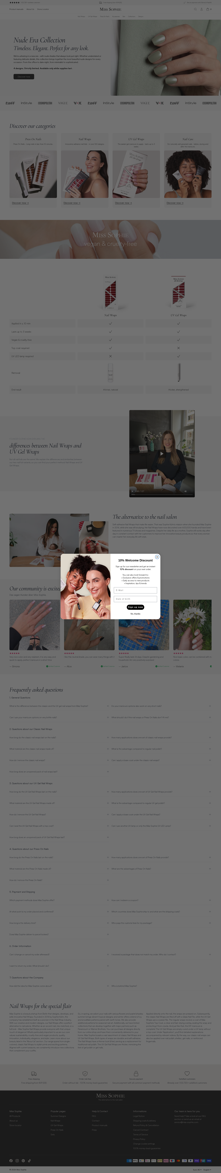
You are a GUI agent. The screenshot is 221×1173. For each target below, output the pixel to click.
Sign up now (135, 607)
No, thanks (135, 614)
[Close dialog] (157, 557)
